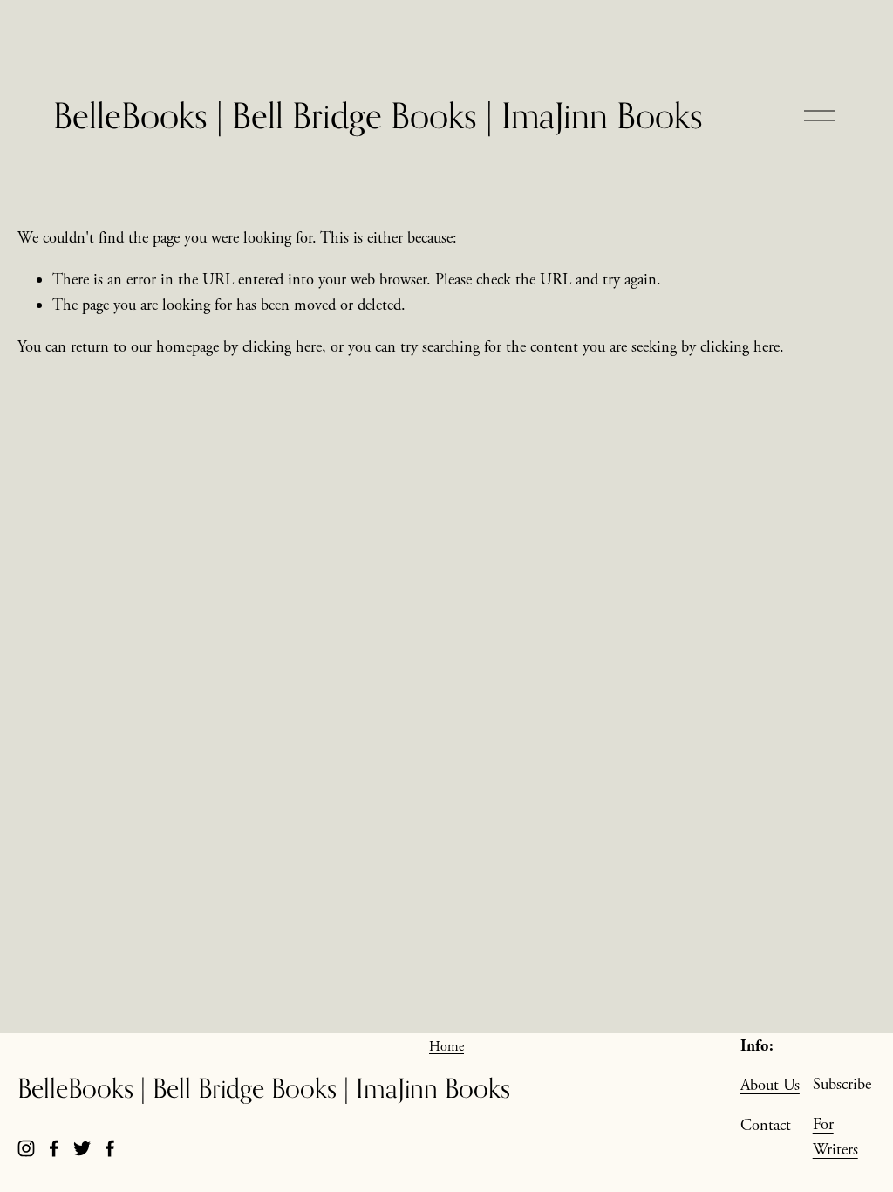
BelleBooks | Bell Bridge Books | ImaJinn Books (378, 115)
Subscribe (842, 1084)
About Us (770, 1085)
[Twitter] (82, 1148)
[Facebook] (54, 1148)
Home (446, 1047)
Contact (765, 1125)
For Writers (835, 1137)
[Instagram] (26, 1148)
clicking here (282, 347)
